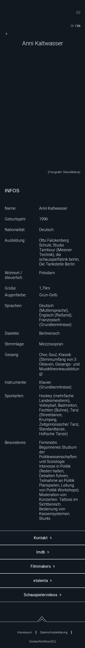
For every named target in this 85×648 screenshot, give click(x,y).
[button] (78, 12)
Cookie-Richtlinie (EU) (42, 641)
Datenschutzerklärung (53, 632)
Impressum (24, 632)
